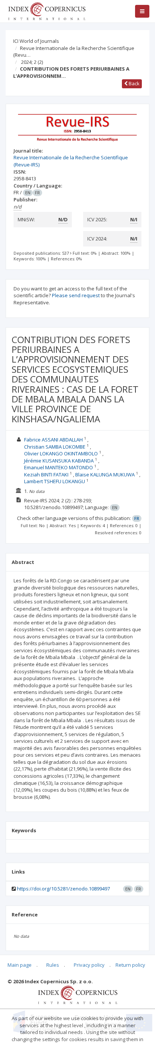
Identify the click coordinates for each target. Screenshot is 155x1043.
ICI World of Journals (36, 41)
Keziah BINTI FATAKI (46, 474)
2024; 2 (32, 62)
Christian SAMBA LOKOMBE (54, 446)
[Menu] (142, 11)
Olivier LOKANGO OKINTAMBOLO (61, 453)
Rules (52, 964)
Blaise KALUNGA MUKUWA (105, 474)
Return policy (130, 964)
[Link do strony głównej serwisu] (46, 10)
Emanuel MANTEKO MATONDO (58, 467)
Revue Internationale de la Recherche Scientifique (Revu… (73, 52)
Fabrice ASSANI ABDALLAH (53, 439)
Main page (20, 964)
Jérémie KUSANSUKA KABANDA (59, 460)
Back (134, 83)
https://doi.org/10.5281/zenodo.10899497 (63, 888)
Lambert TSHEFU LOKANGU (54, 481)
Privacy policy (89, 964)
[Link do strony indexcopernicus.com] (77, 994)
